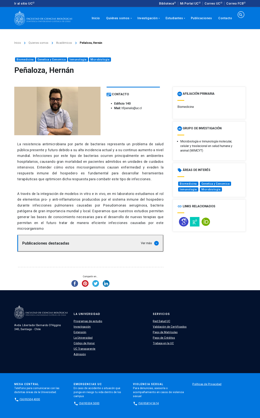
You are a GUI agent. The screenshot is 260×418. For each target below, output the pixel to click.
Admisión (80, 354)
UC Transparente (85, 348)
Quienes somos (39, 42)
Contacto (225, 18)
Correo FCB (235, 3)
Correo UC (212, 3)
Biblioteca (166, 3)
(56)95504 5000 (89, 403)
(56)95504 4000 (30, 399)
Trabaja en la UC (163, 343)
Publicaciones (201, 18)
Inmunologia (78, 59)
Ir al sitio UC (23, 3)
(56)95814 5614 (148, 403)
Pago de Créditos (164, 337)
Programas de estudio (88, 321)
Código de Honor (84, 343)
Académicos (64, 42)
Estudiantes (176, 18)
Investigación (149, 18)
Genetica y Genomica (51, 59)
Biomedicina (25, 59)
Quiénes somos (119, 18)
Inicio (96, 18)
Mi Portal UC (189, 3)
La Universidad (83, 337)
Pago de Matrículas (165, 332)
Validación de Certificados (170, 326)
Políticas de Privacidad (207, 384)
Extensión (80, 332)
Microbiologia (100, 59)
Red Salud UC (161, 321)
